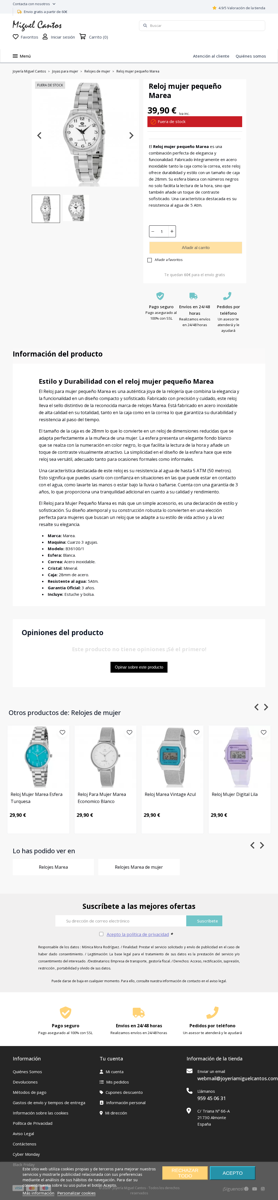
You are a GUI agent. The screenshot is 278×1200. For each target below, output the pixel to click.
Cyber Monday (26, 1154)
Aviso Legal (23, 1133)
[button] (46, 209)
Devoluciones (25, 1082)
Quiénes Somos (27, 1071)
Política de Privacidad (32, 1123)
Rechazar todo (185, 1173)
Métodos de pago (29, 1092)
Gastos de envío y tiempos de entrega (49, 1102)
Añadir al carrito (196, 247)
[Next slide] (131, 135)
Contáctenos (24, 1144)
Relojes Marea (53, 867)
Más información (38, 1193)
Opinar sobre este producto (139, 667)
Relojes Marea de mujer (139, 867)
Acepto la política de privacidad (138, 934)
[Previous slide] (39, 135)
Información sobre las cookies (40, 1113)
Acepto (233, 1173)
